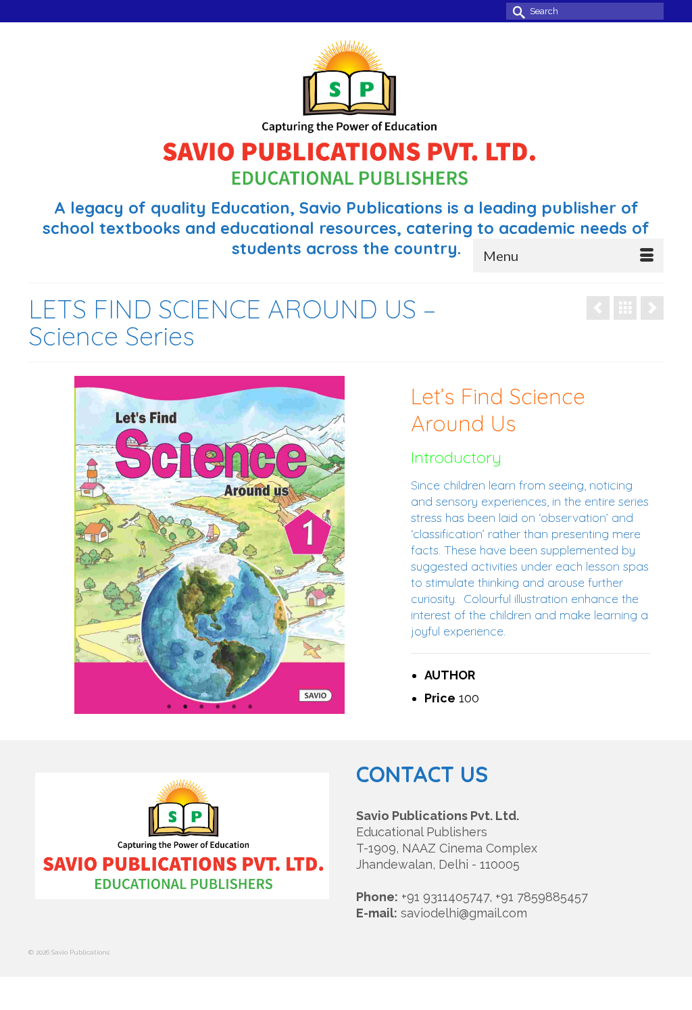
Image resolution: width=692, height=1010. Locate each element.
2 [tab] (185, 707)
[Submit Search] (516, 11)
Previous (90, 545)
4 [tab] (217, 707)
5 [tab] (234, 707)
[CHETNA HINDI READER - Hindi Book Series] (652, 308)
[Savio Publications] (346, 113)
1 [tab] (169, 707)
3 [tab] (201, 707)
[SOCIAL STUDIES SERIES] (598, 308)
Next (329, 545)
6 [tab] (250, 707)
